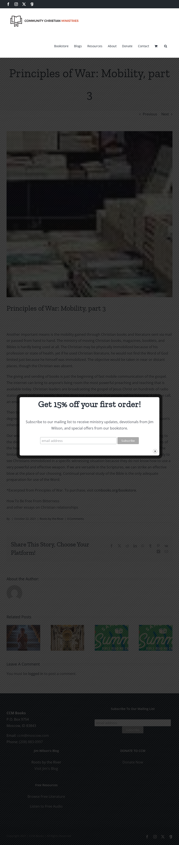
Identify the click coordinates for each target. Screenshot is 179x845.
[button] (165, 45)
